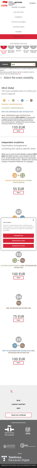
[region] (18, 234)
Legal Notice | (4, 465)
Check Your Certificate (18, 415)
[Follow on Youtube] (25, 391)
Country (5, 64)
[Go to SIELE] (8, 3)
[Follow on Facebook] (4, 391)
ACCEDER (18, 32)
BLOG (18, 400)
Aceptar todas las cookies (18, 240)
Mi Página (18, 2)
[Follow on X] (11, 391)
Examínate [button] (18, 17)
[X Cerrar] (33, 220)
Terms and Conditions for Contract (26, 465)
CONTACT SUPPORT (18, 404)
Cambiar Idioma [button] (18, 36)
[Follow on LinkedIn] (18, 391)
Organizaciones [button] (18, 27)
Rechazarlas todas (18, 235)
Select (18, 131)
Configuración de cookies (18, 246)
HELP (18, 408)
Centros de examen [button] (18, 22)
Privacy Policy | (13, 465)
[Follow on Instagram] (32, 391)
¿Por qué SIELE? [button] (18, 12)
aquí (19, 74)
